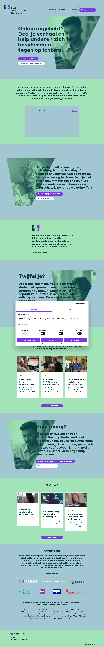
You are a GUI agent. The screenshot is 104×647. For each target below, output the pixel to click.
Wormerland (51, 618)
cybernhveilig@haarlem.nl (19, 639)
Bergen (33, 609)
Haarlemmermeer (77, 611)
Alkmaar (25, 609)
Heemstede (33, 614)
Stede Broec (67, 616)
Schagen (58, 616)
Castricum (61, 609)
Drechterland (31, 611)
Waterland (40, 618)
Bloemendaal (50, 609)
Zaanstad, (61, 618)
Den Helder (70, 609)
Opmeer (40, 616)
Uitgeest (82, 616)
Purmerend (49, 616)
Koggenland (69, 614)
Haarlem (65, 611)
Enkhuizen (56, 611)
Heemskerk (23, 614)
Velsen (32, 618)
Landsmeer (79, 614)
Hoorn (61, 614)
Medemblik (22, 616)
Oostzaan (32, 616)
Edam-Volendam (45, 611)
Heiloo (41, 614)
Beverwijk (41, 609)
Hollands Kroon (51, 614)
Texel (75, 616)
